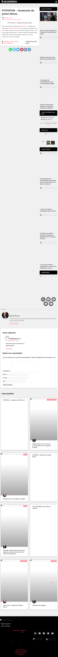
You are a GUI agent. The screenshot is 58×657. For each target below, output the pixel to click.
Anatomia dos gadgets (39, 605)
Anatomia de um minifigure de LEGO (14, 499)
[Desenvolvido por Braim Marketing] (50, 639)
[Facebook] (48, 299)
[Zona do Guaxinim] (53, 143)
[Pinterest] (53, 299)
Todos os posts (13, 323)
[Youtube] (51, 304)
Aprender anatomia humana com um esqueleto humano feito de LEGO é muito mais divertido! (14, 552)
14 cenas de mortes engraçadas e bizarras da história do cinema (48, 266)
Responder (9, 348)
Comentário (7, 371)
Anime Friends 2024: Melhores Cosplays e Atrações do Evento (47, 106)
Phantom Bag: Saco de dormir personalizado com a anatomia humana (41, 445)
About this (42, 123)
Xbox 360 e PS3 (14, 28)
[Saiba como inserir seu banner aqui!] (44, 143)
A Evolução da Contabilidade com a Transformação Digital (47, 81)
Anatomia (10, 43)
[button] (10, 49)
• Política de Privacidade (20, 651)
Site (4, 381)
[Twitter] (46, 304)
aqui (48, 125)
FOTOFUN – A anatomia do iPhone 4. (14, 400)
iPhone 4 (23, 26)
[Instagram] (43, 299)
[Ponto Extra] (48, 143)
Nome (5, 374)
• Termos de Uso (20, 649)
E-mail (5, 378)
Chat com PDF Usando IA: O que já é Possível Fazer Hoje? (48, 32)
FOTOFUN (14, 41)
